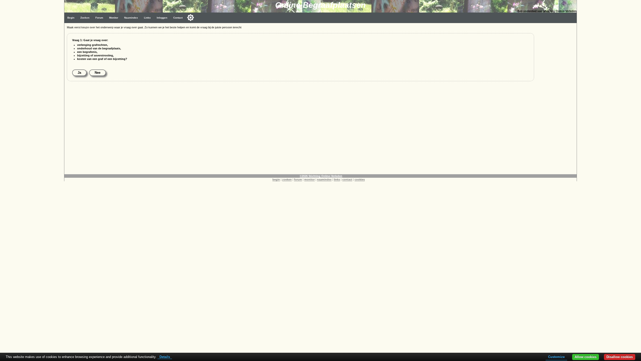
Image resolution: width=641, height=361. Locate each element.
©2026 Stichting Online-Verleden (321, 175)
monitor (309, 179)
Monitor (113, 17)
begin (276, 179)
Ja (79, 72)
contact (347, 179)
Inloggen (162, 17)
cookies (360, 179)
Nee (97, 72)
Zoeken (84, 17)
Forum (99, 17)
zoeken (287, 179)
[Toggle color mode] (191, 18)
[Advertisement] (217, 123)
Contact (178, 17)
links (337, 179)
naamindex (324, 179)
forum (298, 179)
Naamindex (131, 17)
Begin (70, 17)
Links (147, 17)
